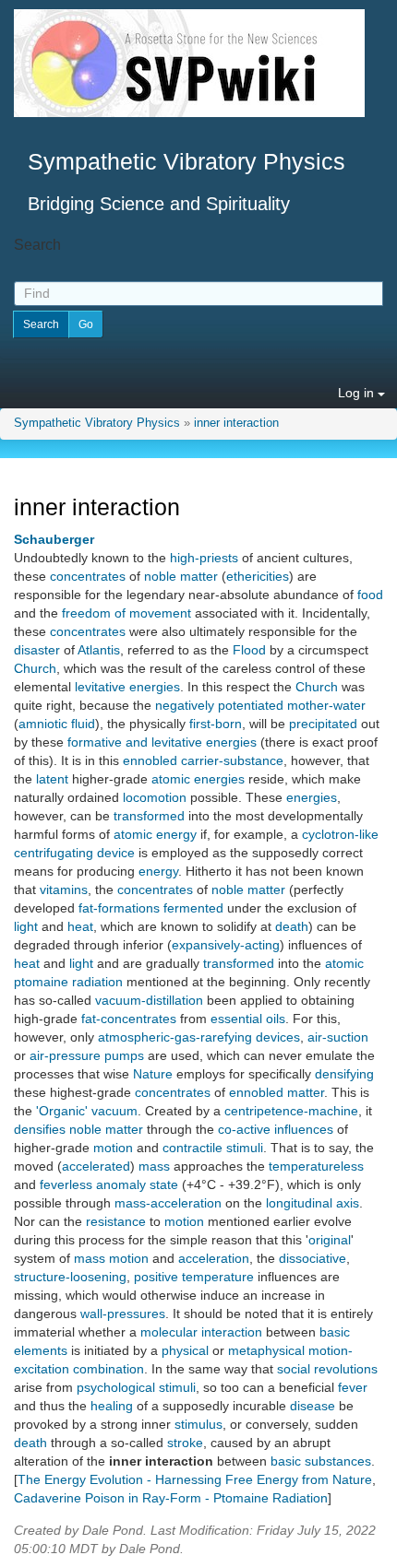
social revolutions (327, 1368)
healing (111, 1405)
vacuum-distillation (149, 1000)
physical (185, 1350)
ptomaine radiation (68, 981)
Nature (153, 1073)
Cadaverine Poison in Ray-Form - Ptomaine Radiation (171, 1497)
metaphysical (266, 1350)
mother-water (326, 705)
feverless (66, 1184)
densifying (344, 1073)
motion (113, 1147)
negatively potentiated (219, 705)
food (370, 594)
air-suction (337, 1037)
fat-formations (119, 908)
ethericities (257, 576)
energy (158, 871)
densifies (40, 1129)
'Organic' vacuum (87, 1110)
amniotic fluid (56, 723)
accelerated (96, 1166)
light (26, 926)
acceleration (213, 1258)
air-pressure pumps (87, 1055)
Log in (358, 392)
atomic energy (155, 834)
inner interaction (236, 423)
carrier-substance (232, 760)
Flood (249, 649)
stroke (185, 1442)
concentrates (88, 576)
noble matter (181, 576)
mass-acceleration (168, 1203)
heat (80, 926)
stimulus (198, 1424)
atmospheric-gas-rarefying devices (199, 1037)
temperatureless (316, 1166)
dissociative (312, 1258)
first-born (215, 723)
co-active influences (275, 1129)
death (291, 926)
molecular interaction (201, 1332)
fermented (193, 908)
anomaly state (137, 1184)
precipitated (323, 723)
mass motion (111, 1258)
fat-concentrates (128, 1018)
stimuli (177, 1387)
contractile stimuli (212, 1147)
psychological (116, 1387)
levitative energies (127, 686)
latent (52, 779)
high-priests (204, 557)
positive (156, 1276)
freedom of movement (126, 613)
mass (154, 1166)
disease (312, 1405)
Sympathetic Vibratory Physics (97, 423)
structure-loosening (70, 1276)
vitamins (64, 889)
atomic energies (198, 779)
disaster (37, 649)
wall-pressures (122, 1313)
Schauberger (54, 539)
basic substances (321, 1461)
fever (352, 1387)
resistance (116, 1221)
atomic (344, 963)
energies (311, 797)
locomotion (154, 797)
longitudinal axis (312, 1203)
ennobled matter (276, 1092)
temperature (218, 1276)
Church (35, 668)
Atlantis (99, 649)
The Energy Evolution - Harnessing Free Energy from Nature (195, 1479)
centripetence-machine (291, 1110)
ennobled (150, 760)
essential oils (248, 1018)
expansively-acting (226, 944)
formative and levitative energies (162, 742)
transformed (149, 815)
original (329, 1239)
